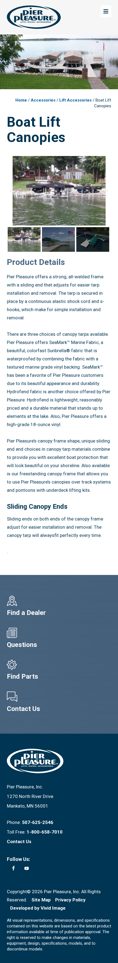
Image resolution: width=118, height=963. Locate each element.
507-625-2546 (37, 822)
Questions (22, 645)
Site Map (41, 900)
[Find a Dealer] (59, 601)
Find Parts (22, 676)
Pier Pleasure (34, 17)
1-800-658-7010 (45, 832)
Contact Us (23, 709)
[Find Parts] (59, 665)
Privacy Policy (70, 900)
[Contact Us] (59, 697)
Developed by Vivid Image (38, 908)
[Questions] (59, 633)
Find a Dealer (26, 613)
